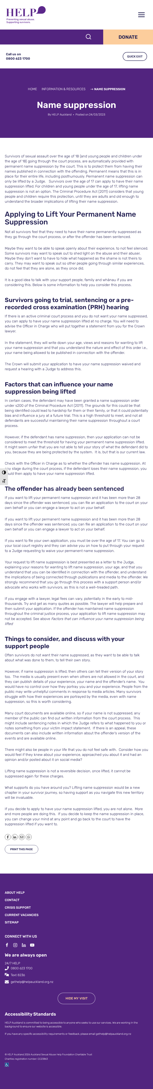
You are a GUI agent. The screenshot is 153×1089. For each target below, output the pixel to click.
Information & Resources (63, 89)
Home (32, 89)
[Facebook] (9, 945)
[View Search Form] (88, 37)
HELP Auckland (62, 114)
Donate (128, 37)
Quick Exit (135, 56)
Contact (12, 900)
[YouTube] (34, 945)
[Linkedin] (26, 945)
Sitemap (12, 922)
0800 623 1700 (21, 968)
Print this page (21, 849)
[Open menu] (141, 15)
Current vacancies (21, 915)
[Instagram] (17, 945)
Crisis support (18, 907)
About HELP (15, 893)
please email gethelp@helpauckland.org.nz (105, 1033)
